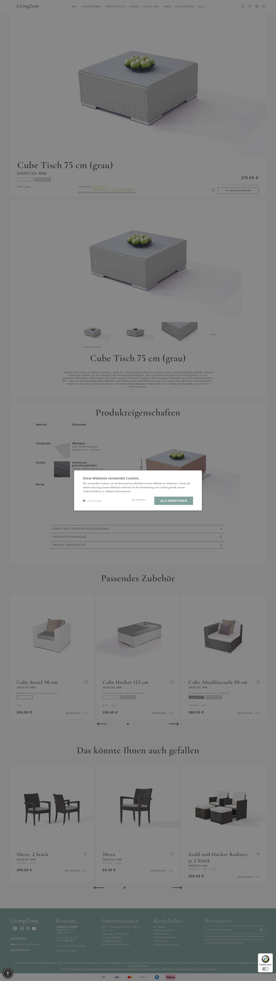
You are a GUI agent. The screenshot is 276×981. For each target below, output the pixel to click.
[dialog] (138, 490)
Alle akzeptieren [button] (173, 500)
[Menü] (271, 955)
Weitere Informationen (118, 491)
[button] (92, 501)
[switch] (265, 969)
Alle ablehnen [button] (139, 499)
